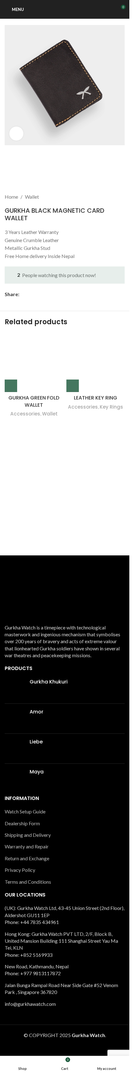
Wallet (32, 197)
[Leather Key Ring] (95, 362)
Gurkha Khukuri (49, 681)
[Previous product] (106, 196)
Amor (36, 711)
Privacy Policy (21, 870)
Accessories (25, 413)
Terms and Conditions (28, 882)
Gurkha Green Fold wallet (33, 401)
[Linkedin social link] (45, 294)
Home (11, 197)
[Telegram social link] (53, 294)
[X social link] (30, 294)
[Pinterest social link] (38, 294)
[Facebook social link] (23, 294)
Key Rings (111, 407)
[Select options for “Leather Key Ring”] (72, 386)
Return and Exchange (27, 858)
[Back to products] (113, 196)
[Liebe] (15, 748)
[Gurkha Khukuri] (15, 688)
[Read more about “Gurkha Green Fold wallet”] (11, 386)
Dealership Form (22, 823)
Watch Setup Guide (25, 811)
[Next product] (121, 196)
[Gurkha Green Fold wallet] (34, 362)
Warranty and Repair (27, 846)
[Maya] (15, 778)
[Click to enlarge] (16, 134)
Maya (37, 771)
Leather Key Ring (95, 397)
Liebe (36, 741)
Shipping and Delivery (28, 835)
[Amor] (15, 718)
